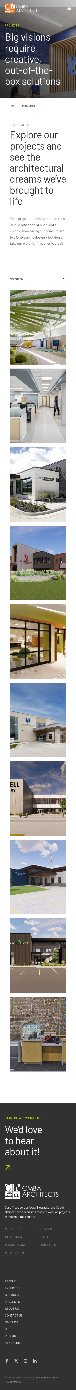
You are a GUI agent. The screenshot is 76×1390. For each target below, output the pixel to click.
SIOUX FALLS (47, 1245)
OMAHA (43, 1237)
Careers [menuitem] (11, 1322)
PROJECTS (28, 105)
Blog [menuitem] (8, 1329)
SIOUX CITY (12, 1229)
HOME (13, 105)
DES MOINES (13, 1237)
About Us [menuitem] (12, 1308)
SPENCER (45, 1229)
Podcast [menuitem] (11, 1336)
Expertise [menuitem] (12, 1288)
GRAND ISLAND (15, 1245)
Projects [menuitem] (12, 1301)
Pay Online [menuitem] (13, 1342)
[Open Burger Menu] (69, 8)
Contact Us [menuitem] (14, 1315)
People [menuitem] (10, 1281)
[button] (73, 1387)
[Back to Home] (22, 8)
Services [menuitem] (12, 1295)
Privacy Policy (13, 1381)
